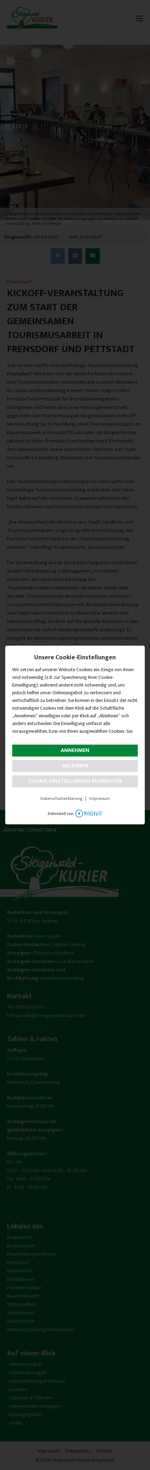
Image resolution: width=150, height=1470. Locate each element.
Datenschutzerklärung (61, 798)
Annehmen (75, 750)
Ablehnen (75, 765)
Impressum (99, 798)
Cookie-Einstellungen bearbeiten (75, 781)
